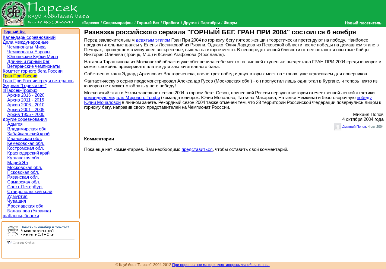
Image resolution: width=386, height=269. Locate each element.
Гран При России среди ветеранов (38, 80)
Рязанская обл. (23, 177)
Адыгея (15, 124)
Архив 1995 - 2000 (25, 114)
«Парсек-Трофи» (20, 90)
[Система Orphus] (40, 244)
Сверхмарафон (118, 22)
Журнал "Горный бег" (24, 85)
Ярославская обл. (26, 206)
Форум (230, 22)
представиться (197, 149)
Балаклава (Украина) (29, 210)
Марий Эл (17, 162)
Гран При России (20, 76)
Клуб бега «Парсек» (45, 13)
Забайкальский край (28, 133)
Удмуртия (17, 196)
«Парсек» (90, 22)
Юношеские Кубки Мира (32, 56)
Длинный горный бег (28, 61)
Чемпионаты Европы (28, 51)
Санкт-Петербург (25, 186)
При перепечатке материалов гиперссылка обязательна (221, 265)
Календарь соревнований (29, 37)
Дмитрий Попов (354, 126)
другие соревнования (25, 119)
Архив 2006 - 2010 (25, 104)
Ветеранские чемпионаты (33, 66)
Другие (190, 22)
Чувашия (16, 201)
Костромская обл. (25, 148)
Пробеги (171, 22)
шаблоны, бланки (21, 215)
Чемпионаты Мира (26, 47)
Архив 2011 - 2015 (25, 100)
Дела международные (26, 42)
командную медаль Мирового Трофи (122, 97)
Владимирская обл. (27, 129)
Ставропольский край (29, 191)
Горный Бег (148, 22)
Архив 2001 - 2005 (25, 109)
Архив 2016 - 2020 (25, 95)
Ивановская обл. (24, 138)
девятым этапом (153, 40)
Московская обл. (24, 167)
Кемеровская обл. (25, 143)
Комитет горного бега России (32, 71)
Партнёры (210, 22)
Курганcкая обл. (23, 157)
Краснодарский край (28, 153)
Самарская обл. (23, 182)
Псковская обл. (23, 172)
